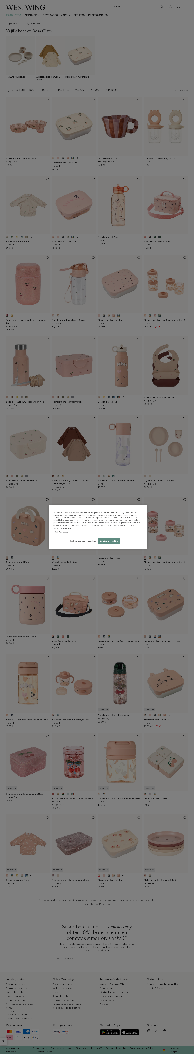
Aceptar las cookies (109, 541)
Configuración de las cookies (83, 541)
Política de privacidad (62, 528)
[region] (98, 527)
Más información (60, 532)
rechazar (101, 525)
